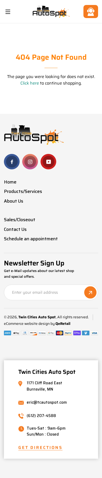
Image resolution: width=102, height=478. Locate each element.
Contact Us (90, 11)
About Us (13, 201)
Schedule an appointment (31, 238)
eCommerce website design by (29, 323)
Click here (29, 83)
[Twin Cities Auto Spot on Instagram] (30, 161)
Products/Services (23, 191)
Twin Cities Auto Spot (37, 317)
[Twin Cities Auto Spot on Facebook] (12, 161)
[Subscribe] (90, 292)
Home (10, 182)
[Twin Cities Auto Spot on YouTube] (48, 161)
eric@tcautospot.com (47, 402)
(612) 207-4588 (41, 416)
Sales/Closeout (19, 219)
